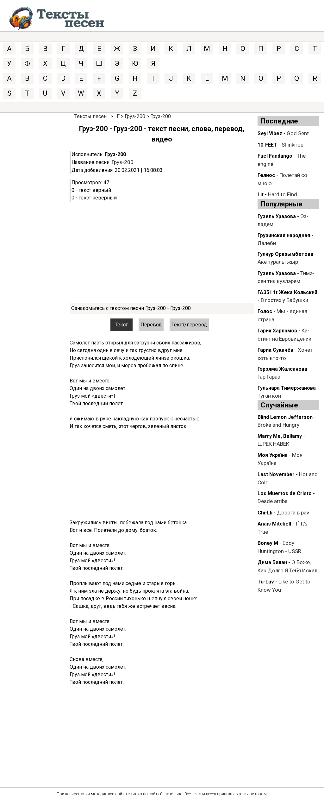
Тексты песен (90, 116)
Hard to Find (282, 194)
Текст (121, 325)
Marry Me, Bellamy (280, 436)
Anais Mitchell (274, 524)
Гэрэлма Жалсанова (282, 369)
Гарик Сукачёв (275, 350)
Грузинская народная (284, 235)
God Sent (298, 133)
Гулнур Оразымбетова (285, 254)
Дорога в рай (293, 512)
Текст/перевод (189, 325)
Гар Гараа (269, 377)
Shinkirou (292, 145)
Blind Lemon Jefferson (285, 417)
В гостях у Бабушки (284, 300)
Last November (276, 474)
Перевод (151, 325)
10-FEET (267, 145)
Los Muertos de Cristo (285, 493)
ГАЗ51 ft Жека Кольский (287, 292)
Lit (261, 195)
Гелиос (266, 175)
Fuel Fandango (275, 156)
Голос (265, 311)
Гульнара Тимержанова (287, 388)
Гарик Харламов (277, 331)
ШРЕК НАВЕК (273, 444)
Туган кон (269, 396)
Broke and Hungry (278, 425)
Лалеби (267, 243)
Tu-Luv (266, 582)
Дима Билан (272, 562)
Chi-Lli (265, 513)
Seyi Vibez (270, 133)
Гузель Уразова (277, 216)
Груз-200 (135, 116)
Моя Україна (273, 455)
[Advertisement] (162, 252)
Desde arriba (273, 501)
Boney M (268, 543)
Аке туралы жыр (278, 262)
